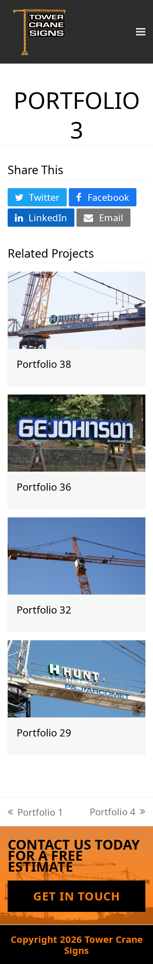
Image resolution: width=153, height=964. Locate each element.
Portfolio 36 (44, 487)
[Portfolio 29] (76, 677)
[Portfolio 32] (76, 554)
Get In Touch (76, 896)
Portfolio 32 (44, 610)
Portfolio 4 (113, 811)
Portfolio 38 (44, 364)
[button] (140, 31)
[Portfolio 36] (76, 431)
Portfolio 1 (35, 811)
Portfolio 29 (44, 732)
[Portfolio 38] (76, 309)
